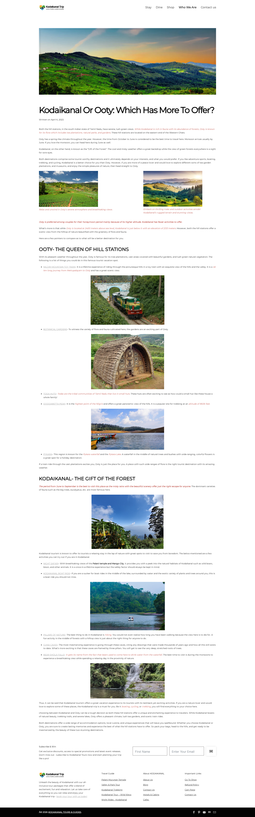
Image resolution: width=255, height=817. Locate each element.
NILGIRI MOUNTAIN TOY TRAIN (59, 267)
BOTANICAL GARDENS (55, 329)
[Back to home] (51, 7)
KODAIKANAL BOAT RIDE (56, 573)
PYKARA (47, 454)
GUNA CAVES (50, 645)
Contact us (208, 7)
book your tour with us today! (72, 796)
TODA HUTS (49, 393)
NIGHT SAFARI (50, 563)
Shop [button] (170, 7)
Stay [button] (148, 7)
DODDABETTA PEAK (54, 404)
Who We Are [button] (187, 7)
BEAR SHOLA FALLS (53, 654)
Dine (159, 7)
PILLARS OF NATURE (54, 634)
